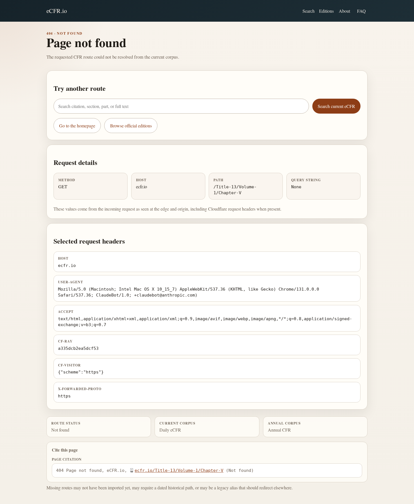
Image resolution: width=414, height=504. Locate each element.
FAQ (361, 11)
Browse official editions (131, 126)
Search (308, 11)
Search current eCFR (336, 106)
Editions (326, 11)
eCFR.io (56, 11)
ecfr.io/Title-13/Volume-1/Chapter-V (179, 470)
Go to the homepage (77, 126)
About (344, 11)
